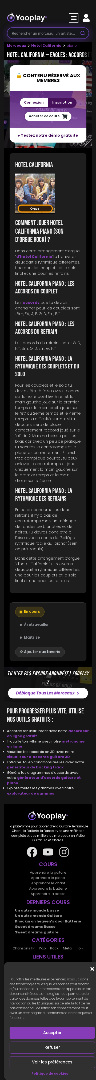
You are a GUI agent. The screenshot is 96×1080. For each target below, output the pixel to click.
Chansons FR (24, 948)
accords (31, 302)
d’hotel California (34, 256)
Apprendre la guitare (48, 872)
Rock (54, 948)
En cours (32, 611)
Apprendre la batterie (48, 888)
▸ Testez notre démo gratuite (48, 135)
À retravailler (36, 624)
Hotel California (46, 45)
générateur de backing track (35, 767)
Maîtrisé (32, 637)
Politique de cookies (49, 1073)
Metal (68, 948)
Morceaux (16, 45)
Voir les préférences (52, 1062)
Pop (42, 948)
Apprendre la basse (48, 893)
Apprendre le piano (48, 877)
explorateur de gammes (30, 793)
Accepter (52, 1032)
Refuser (52, 1047)
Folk (80, 948)
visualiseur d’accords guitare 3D (38, 756)
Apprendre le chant (48, 883)
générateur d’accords (39, 777)
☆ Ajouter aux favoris (40, 651)
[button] (92, 969)
